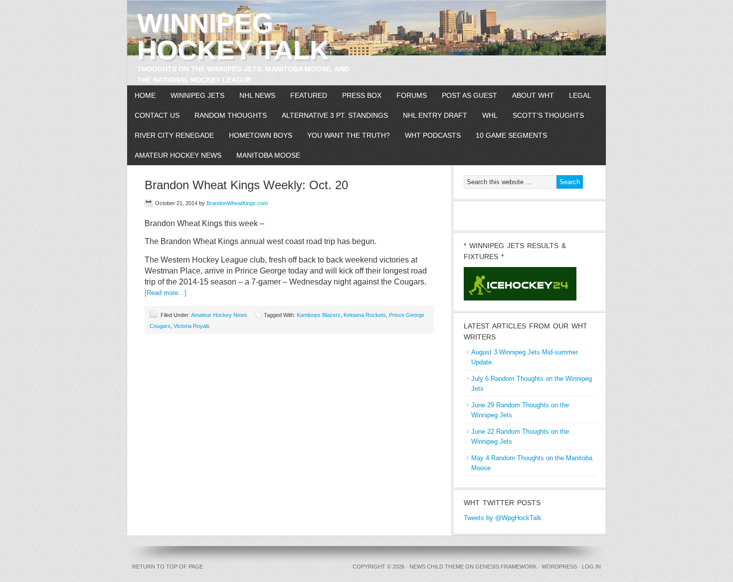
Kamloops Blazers (319, 315)
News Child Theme (436, 567)
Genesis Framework (506, 567)
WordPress (559, 567)
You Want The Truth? (348, 135)
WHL (490, 115)
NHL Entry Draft (435, 115)
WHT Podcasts (433, 135)
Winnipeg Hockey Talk (233, 36)
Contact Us (157, 115)
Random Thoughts (230, 115)
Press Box (361, 95)
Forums (411, 95)
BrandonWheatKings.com (237, 203)
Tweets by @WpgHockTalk (503, 518)
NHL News (257, 95)
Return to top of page (167, 567)
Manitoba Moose (268, 155)
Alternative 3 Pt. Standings (335, 115)
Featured (308, 95)
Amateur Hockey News (178, 155)
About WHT (533, 95)
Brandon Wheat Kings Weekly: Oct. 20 (246, 185)
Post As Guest (469, 95)
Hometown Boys (260, 135)
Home (145, 95)
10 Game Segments (511, 135)
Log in (591, 567)
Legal (580, 95)
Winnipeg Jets (197, 95)
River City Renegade (174, 135)
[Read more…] (165, 292)
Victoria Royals (192, 326)
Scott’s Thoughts (548, 115)
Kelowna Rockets (365, 315)
